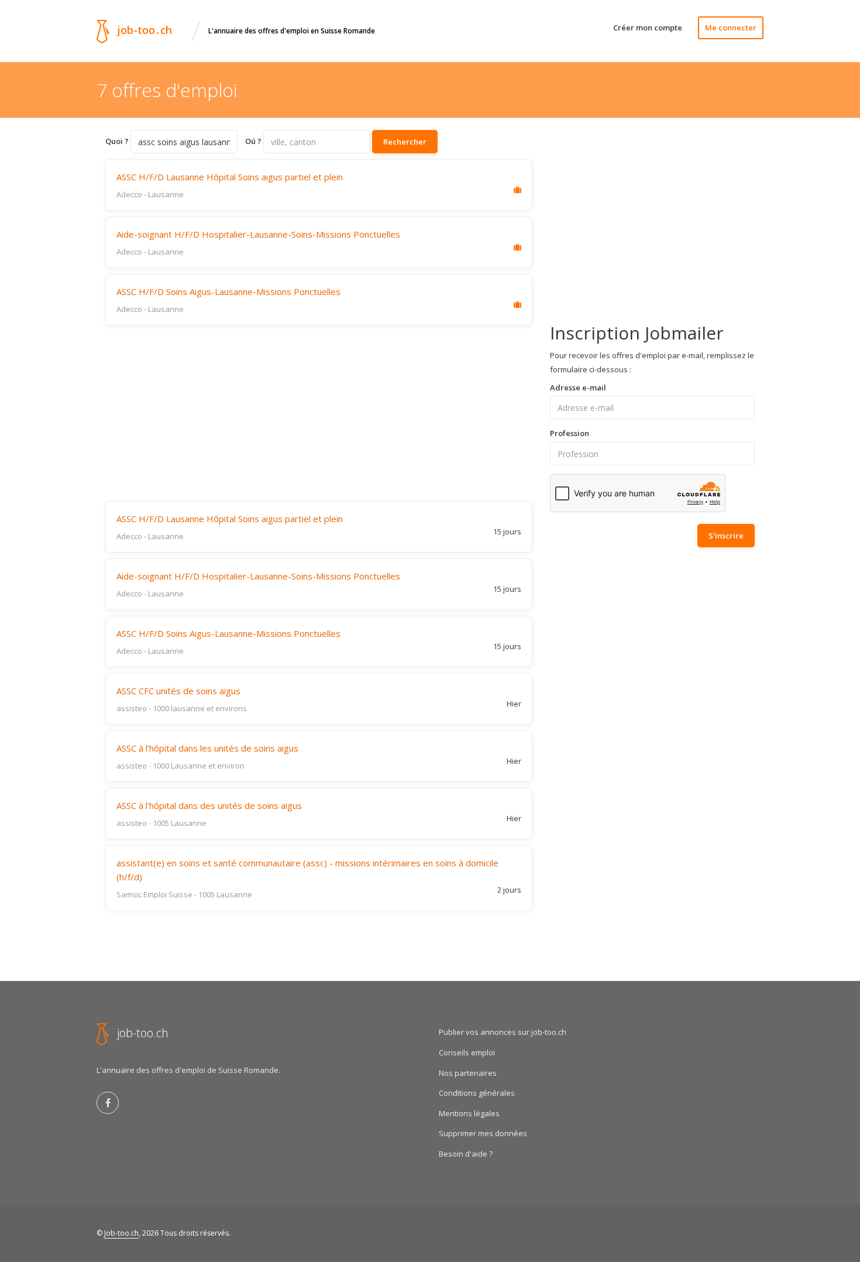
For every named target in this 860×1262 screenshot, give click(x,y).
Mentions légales (469, 1113)
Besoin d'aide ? (466, 1153)
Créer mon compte (647, 27)
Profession (569, 433)
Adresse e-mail (578, 387)
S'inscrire (726, 535)
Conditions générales (477, 1093)
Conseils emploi (467, 1052)
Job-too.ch (121, 1233)
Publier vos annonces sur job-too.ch (502, 1032)
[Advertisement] (318, 413)
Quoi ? (117, 141)
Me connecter (730, 27)
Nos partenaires (468, 1073)
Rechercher (404, 141)
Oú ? (253, 141)
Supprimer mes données (483, 1133)
